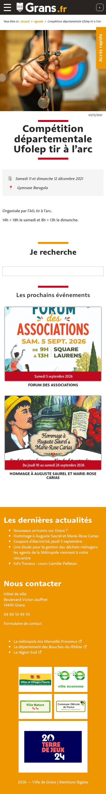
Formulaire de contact (23, 623)
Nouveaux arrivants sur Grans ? (41, 530)
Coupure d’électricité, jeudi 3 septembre (48, 540)
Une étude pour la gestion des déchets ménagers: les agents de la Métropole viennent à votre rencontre (56, 552)
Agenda (38, 21)
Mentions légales (73, 781)
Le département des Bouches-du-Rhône (48, 646)
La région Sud (25, 651)
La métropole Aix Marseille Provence (45, 641)
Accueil (25, 21)
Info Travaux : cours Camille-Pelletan (45, 563)
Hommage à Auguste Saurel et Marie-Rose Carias (56, 535)
